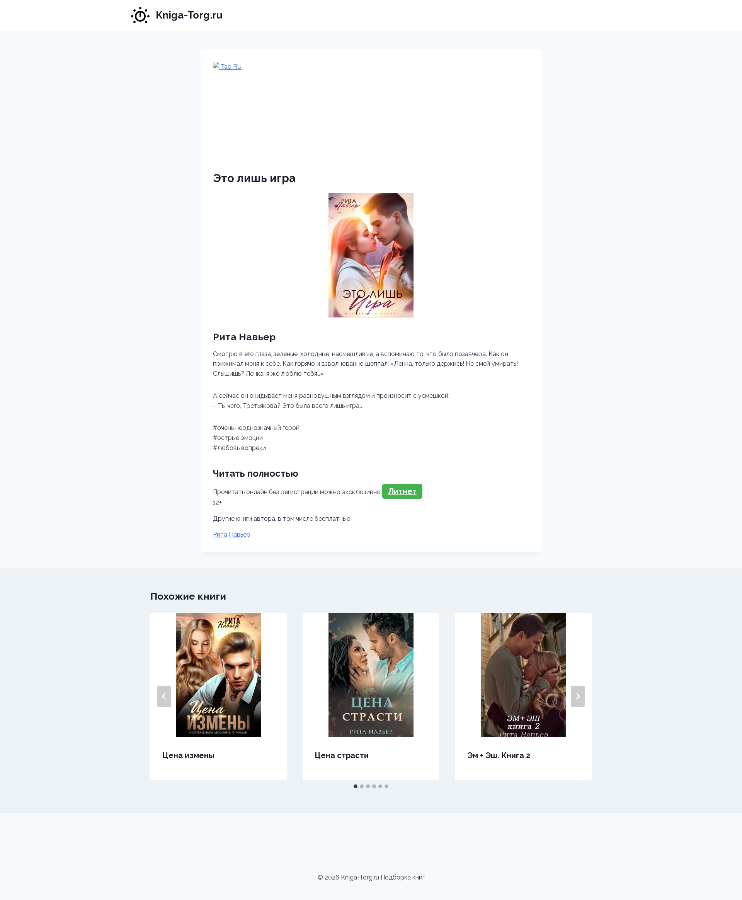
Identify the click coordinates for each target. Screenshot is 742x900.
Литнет (402, 491)
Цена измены (188, 755)
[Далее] (578, 696)
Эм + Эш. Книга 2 (498, 755)
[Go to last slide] (164, 696)
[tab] (355, 786)
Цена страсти (342, 755)
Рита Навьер (231, 534)
